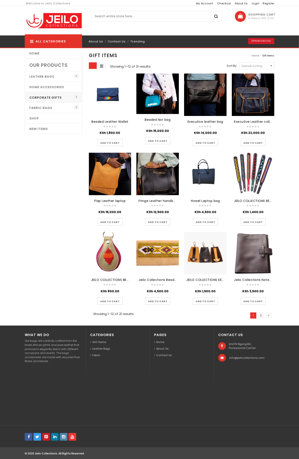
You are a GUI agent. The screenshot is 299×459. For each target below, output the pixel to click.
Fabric (96, 355)
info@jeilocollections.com (246, 358)
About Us (241, 3)
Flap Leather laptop (110, 201)
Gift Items (99, 342)
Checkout (224, 3)
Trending (137, 41)
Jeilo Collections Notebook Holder (261, 280)
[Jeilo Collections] (53, 20)
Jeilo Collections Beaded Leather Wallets (172, 280)
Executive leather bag (205, 121)
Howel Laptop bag (205, 201)
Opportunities (261, 41)
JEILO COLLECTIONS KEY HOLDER (211, 280)
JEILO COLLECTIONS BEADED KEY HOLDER (123, 280)
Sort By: (232, 66)
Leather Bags (101, 348)
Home (255, 55)
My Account (204, 3)
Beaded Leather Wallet (109, 121)
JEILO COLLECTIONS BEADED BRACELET (264, 201)
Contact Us (117, 41)
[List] (102, 65)
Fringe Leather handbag (158, 201)
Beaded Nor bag (158, 119)
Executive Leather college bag (258, 121)
